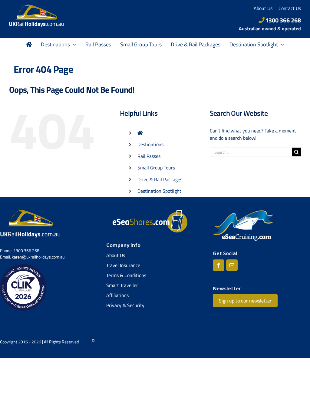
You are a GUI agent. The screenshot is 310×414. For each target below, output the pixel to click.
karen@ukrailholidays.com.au (38, 257)
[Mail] (232, 265)
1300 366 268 (283, 20)
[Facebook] (218, 265)
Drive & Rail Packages (159, 179)
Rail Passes (148, 156)
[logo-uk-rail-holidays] (36, 7)
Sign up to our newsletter (245, 300)
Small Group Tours (156, 167)
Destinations (150, 144)
